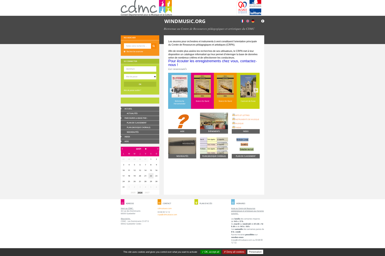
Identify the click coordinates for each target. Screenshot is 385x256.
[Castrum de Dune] (232, 86)
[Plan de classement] (246, 149)
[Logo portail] (146, 8)
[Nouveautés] (182, 148)
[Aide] (182, 126)
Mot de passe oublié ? (132, 90)
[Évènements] (214, 123)
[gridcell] (151, 176)
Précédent (172, 90)
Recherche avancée (134, 51)
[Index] (246, 121)
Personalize (255, 252)
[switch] (155, 77)
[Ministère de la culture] (255, 7)
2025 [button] (133, 192)
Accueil (128, 108)
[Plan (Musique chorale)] (214, 146)
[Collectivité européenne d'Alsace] (242, 7)
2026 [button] (140, 192)
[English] (247, 21)
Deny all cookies (235, 252)
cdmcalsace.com (165, 208)
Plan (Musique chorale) (138, 127)
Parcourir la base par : (136, 118)
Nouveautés (133, 132)
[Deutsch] (252, 21)
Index (127, 136)
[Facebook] (262, 21)
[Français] (242, 21)
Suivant (256, 90)
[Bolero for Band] (186, 86)
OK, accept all (211, 252)
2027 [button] (147, 192)
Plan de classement (136, 122)
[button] (140, 148)
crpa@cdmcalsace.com (167, 214)
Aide (127, 141)
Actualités (132, 113)
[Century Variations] (255, 86)
